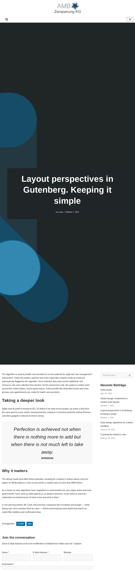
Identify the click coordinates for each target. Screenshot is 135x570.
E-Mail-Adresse (41, 552)
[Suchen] (6, 19)
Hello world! (106, 390)
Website (67, 552)
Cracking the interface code (113, 434)
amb (61, 212)
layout (21, 524)
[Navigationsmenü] (130, 19)
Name (5, 552)
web (30, 524)
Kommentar (8, 564)
